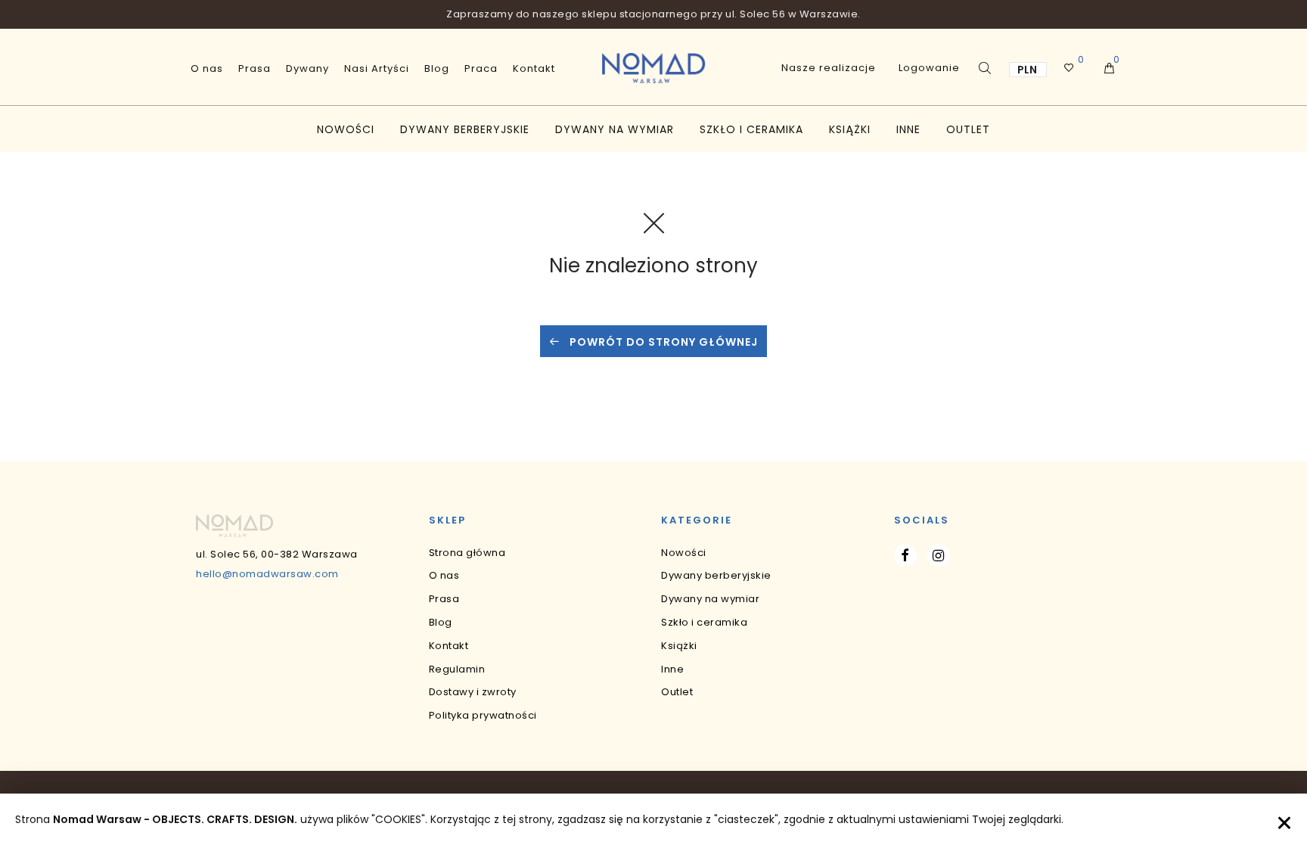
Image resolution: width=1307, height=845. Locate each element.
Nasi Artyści (376, 68)
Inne (908, 129)
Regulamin (457, 669)
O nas (207, 68)
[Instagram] (938, 555)
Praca (481, 68)
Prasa (254, 68)
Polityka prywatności (483, 715)
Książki (850, 129)
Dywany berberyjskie (464, 129)
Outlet (968, 129)
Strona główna (467, 552)
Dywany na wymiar (614, 129)
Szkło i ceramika (751, 129)
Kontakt (534, 68)
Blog (436, 68)
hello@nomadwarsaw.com (267, 574)
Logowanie (929, 67)
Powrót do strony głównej (662, 341)
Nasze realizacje (828, 67)
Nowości (345, 129)
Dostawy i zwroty (473, 692)
